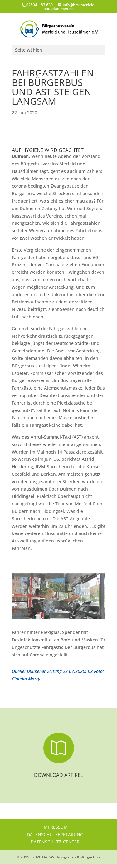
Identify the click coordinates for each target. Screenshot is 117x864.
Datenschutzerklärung (55, 834)
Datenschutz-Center (55, 842)
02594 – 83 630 (39, 4)
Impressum (55, 827)
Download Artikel (58, 775)
